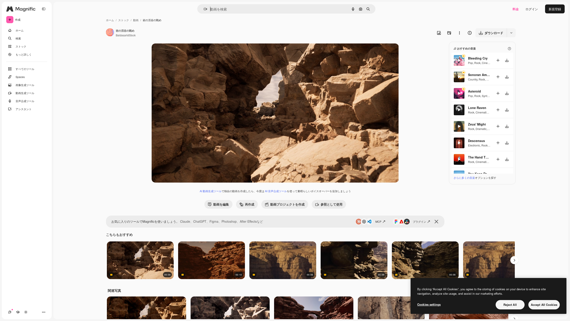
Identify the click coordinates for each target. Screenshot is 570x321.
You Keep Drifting (479, 173)
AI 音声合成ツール (276, 191)
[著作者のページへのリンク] (110, 32)
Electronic (474, 145)
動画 (135, 20)
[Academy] (17, 312)
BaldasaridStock (126, 35)
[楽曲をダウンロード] (507, 60)
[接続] (9, 312)
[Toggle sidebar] (43, 8)
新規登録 (555, 9)
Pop (470, 63)
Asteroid (474, 91)
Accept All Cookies (544, 304)
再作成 (249, 204)
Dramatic (481, 129)
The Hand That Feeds (479, 157)
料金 (516, 9)
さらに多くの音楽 (464, 177)
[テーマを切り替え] (25, 312)
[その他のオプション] (459, 32)
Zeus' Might (477, 124)
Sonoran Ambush (479, 74)
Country (472, 79)
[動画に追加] (498, 60)
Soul (489, 79)
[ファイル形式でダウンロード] (511, 32)
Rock (477, 63)
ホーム (110, 20)
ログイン (531, 9)
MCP (378, 221)
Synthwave (488, 96)
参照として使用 (331, 204)
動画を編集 (221, 204)
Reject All (510, 304)
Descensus (476, 140)
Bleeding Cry (478, 58)
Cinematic (488, 63)
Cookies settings (429, 304)
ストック (123, 20)
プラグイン (419, 221)
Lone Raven (477, 107)
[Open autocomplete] (203, 9)
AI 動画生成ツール (211, 191)
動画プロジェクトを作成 (287, 204)
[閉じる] (436, 221)
